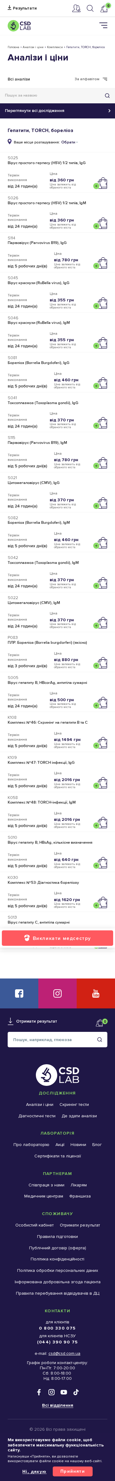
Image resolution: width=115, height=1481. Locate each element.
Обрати (68, 142)
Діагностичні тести (37, 1116)
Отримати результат (22, 8)
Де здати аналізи (79, 1116)
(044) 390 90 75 (57, 1342)
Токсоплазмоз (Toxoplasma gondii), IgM (43, 562)
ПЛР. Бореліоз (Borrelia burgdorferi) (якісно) (47, 642)
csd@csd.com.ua (64, 1353)
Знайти (107, 95)
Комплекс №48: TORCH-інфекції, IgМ (42, 802)
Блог (97, 1144)
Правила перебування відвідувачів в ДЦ (57, 1293)
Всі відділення (57, 1405)
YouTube (96, 993)
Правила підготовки (57, 1236)
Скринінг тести (74, 1104)
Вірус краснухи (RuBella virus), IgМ (39, 322)
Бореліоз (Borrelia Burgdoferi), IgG (38, 362)
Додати (101, 183)
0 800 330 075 (57, 1328)
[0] (103, 8)
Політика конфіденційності (57, 1259)
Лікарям (79, 1185)
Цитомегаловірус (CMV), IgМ (34, 602)
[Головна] (19, 25)
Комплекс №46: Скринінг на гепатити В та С (48, 722)
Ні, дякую (34, 1471)
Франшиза (80, 1196)
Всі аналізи (19, 79)
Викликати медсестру (62, 938)
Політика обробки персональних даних (57, 1270)
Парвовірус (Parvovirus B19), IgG (37, 242)
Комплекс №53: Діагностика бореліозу (43, 882)
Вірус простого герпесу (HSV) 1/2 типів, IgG (47, 162)
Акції (60, 1144)
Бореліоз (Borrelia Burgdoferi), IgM (39, 522)
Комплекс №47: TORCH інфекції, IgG (41, 762)
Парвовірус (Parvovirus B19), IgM (37, 442)
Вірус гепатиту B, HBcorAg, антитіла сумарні (47, 682)
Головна (13, 47)
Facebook (19, 993)
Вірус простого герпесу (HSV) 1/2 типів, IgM (47, 203)
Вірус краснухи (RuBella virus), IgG (38, 282)
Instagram (57, 993)
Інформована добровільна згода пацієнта (58, 1281)
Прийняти (72, 1471)
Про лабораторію (31, 1144)
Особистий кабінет (76, 8)
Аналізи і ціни (33, 47)
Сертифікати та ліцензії (57, 1156)
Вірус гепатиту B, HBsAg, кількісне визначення (50, 842)
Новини (78, 1144)
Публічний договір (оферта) (57, 1248)
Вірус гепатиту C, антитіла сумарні (39, 922)
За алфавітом (87, 79)
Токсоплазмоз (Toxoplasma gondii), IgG (43, 402)
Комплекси (55, 47)
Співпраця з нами (46, 1185)
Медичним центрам (43, 1196)
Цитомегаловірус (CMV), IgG (33, 482)
